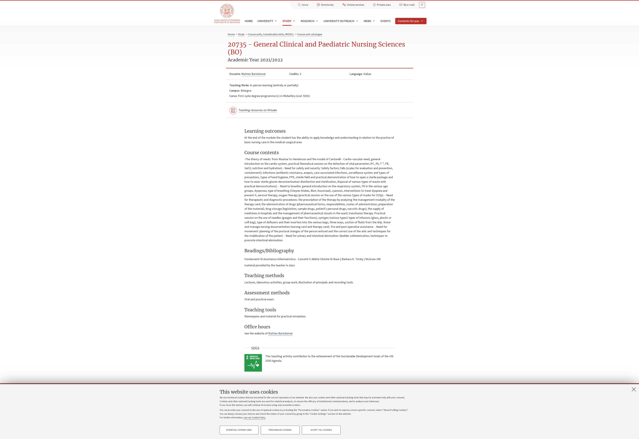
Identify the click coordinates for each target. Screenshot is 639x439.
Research (307, 21)
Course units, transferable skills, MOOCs (271, 34)
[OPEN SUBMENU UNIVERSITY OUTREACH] (356, 21)
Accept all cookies (321, 430)
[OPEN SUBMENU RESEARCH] (316, 21)
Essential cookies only (239, 430)
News (367, 21)
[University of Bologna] (227, 13)
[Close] (633, 389)
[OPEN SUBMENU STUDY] (293, 21)
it (422, 5)
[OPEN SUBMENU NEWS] (373, 21)
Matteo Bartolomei (253, 74)
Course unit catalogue (309, 34)
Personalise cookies (280, 430)
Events (386, 21)
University (265, 21)
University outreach (339, 21)
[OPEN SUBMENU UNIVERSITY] (275, 21)
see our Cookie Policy (254, 417)
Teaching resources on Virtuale (258, 110)
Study (286, 21)
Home (249, 21)
